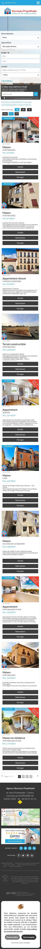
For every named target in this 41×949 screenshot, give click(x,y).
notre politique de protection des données (20, 930)
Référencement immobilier (24, 895)
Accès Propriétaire (15, 866)
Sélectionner (20, 172)
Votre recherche (7, 34)
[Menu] (38, 2)
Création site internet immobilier (26, 893)
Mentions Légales (7, 863)
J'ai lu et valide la (10, 98)
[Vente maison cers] (20, 458)
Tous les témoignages (15, 841)
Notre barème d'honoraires (26, 865)
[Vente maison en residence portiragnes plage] (20, 720)
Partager (20, 177)
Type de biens (6, 43)
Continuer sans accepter (20, 942)
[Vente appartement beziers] (20, 392)
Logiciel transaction (22, 892)
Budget (4, 53)
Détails (20, 167)
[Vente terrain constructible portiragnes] (20, 327)
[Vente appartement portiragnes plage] (20, 589)
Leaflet (20, 825)
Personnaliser (12, 937)
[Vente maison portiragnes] (20, 130)
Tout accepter (29, 937)
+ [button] (4, 811)
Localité (4, 67)
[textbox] (20, 70)
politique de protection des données (23, 98)
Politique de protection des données (27, 863)
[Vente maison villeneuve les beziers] (20, 524)
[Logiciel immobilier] (11, 894)
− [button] (4, 814)
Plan (4, 866)
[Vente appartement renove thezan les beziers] (20, 261)
